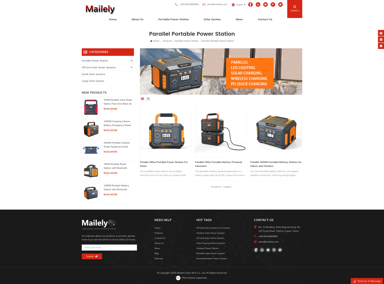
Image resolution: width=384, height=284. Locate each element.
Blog (156, 253)
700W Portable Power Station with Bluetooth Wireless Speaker (115, 166)
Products (167, 41)
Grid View (142, 99)
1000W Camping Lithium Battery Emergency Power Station (117, 123)
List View (148, 99)
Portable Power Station (173, 19)
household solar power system (211, 258)
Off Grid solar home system (210, 238)
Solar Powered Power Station (210, 243)
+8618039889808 (189, 4)
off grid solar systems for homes (213, 228)
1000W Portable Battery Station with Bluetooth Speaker (116, 188)
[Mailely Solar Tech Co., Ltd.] (99, 9)
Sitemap (158, 258)
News (239, 19)
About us (137, 19)
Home (113, 19)
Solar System (212, 19)
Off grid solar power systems (99, 67)
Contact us (265, 19)
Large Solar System (93, 81)
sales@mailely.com (217, 4)
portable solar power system (210, 253)
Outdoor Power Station (207, 248)
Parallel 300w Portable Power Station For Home (164, 164)
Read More (110, 109)
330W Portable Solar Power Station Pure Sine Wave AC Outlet (118, 102)
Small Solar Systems (93, 74)
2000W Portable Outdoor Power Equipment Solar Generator (117, 145)
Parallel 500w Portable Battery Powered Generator (218, 164)
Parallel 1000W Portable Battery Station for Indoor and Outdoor (276, 164)
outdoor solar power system (210, 233)
